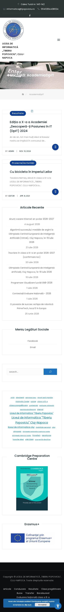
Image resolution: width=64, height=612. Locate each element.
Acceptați (42, 604)
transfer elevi (18, 439)
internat (40, 409)
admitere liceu (30, 398)
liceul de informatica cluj (21, 427)
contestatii (33, 405)
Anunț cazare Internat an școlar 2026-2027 (31, 218)
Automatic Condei (22, 401)
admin (9, 151)
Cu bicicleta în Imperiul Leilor (31, 172)
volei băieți (29, 439)
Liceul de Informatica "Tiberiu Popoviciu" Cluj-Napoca (32, 420)
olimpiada (17, 431)
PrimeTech (36, 435)
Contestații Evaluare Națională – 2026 (31, 293)
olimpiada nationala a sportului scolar (36, 431)
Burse (19, 593)
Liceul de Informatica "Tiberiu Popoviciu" (31, 413)
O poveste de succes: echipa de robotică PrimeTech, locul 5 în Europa (31, 306)
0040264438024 (49, 9)
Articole (7, 589)
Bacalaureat (43, 593)
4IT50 (13, 398)
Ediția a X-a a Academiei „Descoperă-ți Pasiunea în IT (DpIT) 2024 (31, 126)
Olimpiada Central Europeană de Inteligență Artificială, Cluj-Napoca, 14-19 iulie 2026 (31, 269)
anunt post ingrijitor (45, 398)
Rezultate (18, 113)
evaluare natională (46, 405)
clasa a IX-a (42, 401)
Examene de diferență (28, 409)
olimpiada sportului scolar (21, 435)
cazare (33, 401)
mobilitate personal (43, 427)
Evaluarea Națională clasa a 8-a (33, 597)
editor (10, 196)
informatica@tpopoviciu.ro (21, 9)
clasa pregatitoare (18, 405)
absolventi (20, 397)
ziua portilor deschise (42, 439)
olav (53, 427)
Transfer (29, 593)
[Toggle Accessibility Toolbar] (58, 606)
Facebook (30, 15)
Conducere (20, 589)
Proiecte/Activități (23, 163)
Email (34, 15)
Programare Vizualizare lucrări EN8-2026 (31, 282)
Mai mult (28, 605)
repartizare (46, 435)
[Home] (23, 94)
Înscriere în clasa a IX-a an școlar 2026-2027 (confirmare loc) (31, 254)
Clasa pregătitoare (51, 589)
